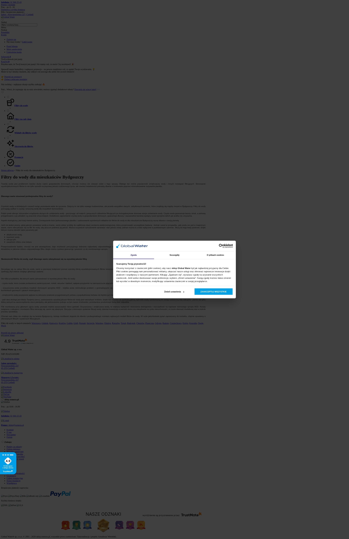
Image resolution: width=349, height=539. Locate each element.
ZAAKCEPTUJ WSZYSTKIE (213, 291)
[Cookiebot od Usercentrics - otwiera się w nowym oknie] (221, 246)
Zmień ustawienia (172, 291)
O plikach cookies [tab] (215, 255)
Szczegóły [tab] (175, 255)
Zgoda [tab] (134, 255)
